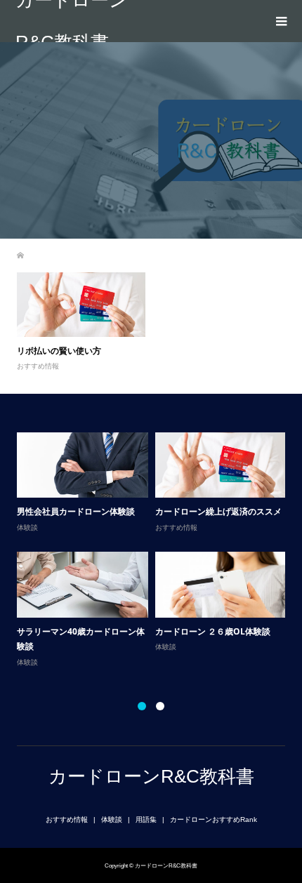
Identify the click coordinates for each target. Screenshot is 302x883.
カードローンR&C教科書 (71, 21)
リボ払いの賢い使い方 (59, 351)
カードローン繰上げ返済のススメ (218, 511)
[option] (155, 550)
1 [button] (142, 706)
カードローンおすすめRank (213, 819)
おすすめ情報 (38, 366)
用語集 (146, 819)
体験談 (27, 527)
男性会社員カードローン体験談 (76, 511)
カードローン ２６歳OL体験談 (212, 631)
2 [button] (160, 706)
